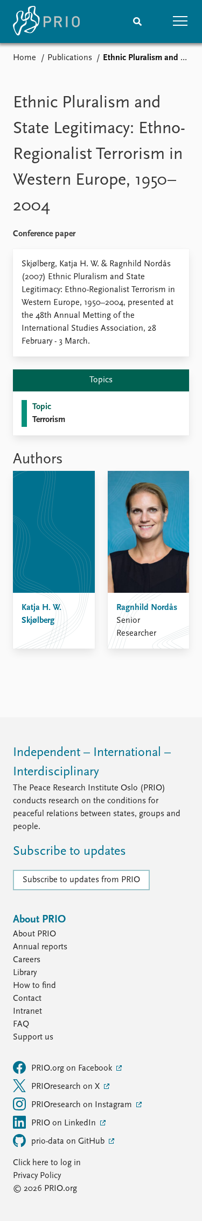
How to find (34, 986)
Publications (69, 58)
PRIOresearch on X (66, 1086)
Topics (101, 380)
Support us (33, 1037)
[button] (180, 21)
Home (24, 58)
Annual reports (40, 947)
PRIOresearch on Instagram (82, 1105)
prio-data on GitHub (69, 1141)
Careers (26, 960)
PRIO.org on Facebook (72, 1068)
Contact (27, 998)
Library (25, 973)
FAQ (21, 1024)
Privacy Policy (37, 1176)
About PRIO (34, 934)
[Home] (46, 21)
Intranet (27, 1011)
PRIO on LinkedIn (64, 1123)
